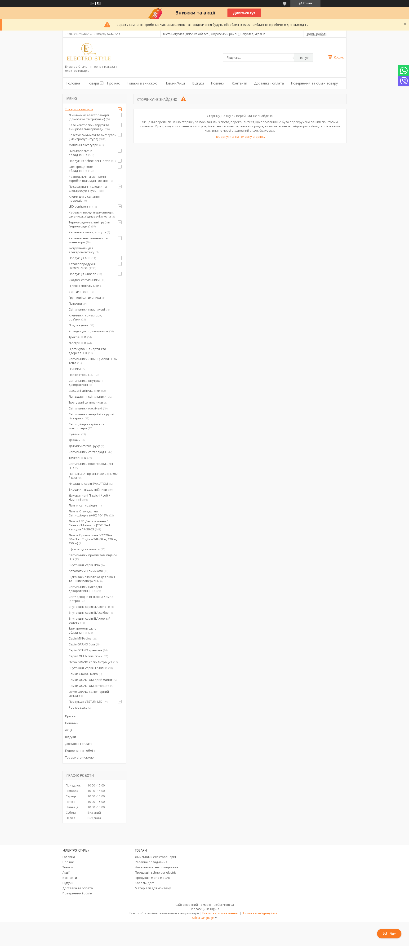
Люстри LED (77, 343)
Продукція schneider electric (155, 872)
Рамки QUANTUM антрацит (89, 686)
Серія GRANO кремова (85, 650)
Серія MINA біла (80, 638)
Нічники (75, 369)
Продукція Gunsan (82, 274)
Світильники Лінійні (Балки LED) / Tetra (93, 361)
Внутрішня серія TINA (84, 565)
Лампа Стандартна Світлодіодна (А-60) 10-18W (88, 513)
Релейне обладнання (151, 862)
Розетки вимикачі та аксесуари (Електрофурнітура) (92, 137)
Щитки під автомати (84, 549)
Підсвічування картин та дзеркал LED (87, 351)
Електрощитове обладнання (81, 168)
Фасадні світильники (84, 390)
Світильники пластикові (87, 309)
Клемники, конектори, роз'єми (85, 317)
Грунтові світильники (85, 297)
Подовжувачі (79, 325)
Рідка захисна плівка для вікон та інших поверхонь (92, 579)
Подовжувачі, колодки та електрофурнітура (88, 188)
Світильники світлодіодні (88, 452)
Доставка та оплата (77, 888)
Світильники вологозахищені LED (91, 466)
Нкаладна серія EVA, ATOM (88, 483)
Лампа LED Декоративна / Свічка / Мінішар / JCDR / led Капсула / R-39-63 (89, 525)
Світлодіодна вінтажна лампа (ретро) (91, 599)
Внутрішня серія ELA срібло (89, 612)
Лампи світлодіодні (83, 505)
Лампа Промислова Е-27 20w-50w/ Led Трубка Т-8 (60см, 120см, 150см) (93, 539)
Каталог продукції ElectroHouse (82, 266)
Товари (93, 83)
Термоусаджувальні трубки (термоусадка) (89, 224)
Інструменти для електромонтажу (81, 250)
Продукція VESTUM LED (85, 701)
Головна (73, 83)
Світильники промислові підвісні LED (93, 557)
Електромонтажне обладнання (82, 630)
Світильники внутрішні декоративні (86, 382)
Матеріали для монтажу (153, 888)
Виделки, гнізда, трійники (88, 489)
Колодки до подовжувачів (88, 331)
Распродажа (78, 707)
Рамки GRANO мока (83, 674)
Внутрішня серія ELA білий (88, 668)
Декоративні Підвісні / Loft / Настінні (89, 497)
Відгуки (198, 83)
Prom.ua (228, 905)
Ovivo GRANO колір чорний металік (89, 693)
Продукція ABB (79, 258)
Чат (393, 934)
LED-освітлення (80, 206)
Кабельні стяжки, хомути (87, 232)
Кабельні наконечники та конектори (88, 240)
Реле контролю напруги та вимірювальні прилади (89, 127)
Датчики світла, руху (84, 446)
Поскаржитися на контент (220, 913)
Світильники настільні (85, 408)
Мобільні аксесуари (83, 145)
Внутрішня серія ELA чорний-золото (90, 620)
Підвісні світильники (84, 286)
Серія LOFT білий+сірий (85, 656)
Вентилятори (79, 291)
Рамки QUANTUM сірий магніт (90, 680)
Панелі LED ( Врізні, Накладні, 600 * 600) (93, 475)
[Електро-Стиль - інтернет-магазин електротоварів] (88, 52)
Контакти (239, 83)
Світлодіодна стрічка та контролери (87, 426)
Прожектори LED (81, 375)
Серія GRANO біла (82, 644)
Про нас (113, 83)
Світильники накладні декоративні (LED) (85, 589)
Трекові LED (77, 337)
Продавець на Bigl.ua (204, 909)
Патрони (75, 303)
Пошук (304, 58)
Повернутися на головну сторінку (240, 136)
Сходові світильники (84, 280)
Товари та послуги (79, 109)
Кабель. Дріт (144, 883)
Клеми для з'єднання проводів (84, 198)
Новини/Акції (174, 83)
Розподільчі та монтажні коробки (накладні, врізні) (88, 178)
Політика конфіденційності (261, 913)
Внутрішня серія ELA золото (89, 606)
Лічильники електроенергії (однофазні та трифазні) (89, 117)
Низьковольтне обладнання (81, 153)
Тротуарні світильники (86, 402)
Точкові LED (77, 458)
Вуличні (74, 434)
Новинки (218, 83)
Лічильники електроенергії (155, 857)
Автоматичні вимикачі (86, 571)
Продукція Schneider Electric (89, 161)
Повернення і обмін (80, 750)
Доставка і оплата (269, 83)
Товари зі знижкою (142, 83)
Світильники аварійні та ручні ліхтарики (91, 416)
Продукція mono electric (152, 877)
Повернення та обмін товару (314, 83)
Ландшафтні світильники (88, 396)
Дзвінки (74, 440)
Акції (68, 730)
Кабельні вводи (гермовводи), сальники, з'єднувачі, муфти (91, 214)
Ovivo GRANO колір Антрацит (90, 662)
